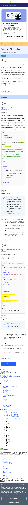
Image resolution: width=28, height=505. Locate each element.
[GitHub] (6, 429)
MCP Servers (3, 376)
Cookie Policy (4, 492)
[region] (14, 494)
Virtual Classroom (8, 398)
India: (12, 415)
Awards (5, 461)
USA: (12, 413)
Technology (6, 459)
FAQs (4, 400)
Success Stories (7, 405)
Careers (5, 465)
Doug (5, 59)
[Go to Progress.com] (4, 449)
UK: (12, 414)
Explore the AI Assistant (14, 37)
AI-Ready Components (13, 376)
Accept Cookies (14, 498)
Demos (5, 387)
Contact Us (6, 411)
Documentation (7, 389)
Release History (7, 390)
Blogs (4, 392)
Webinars (5, 394)
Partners (5, 396)
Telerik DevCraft (4, 371)
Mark (5, 219)
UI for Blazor (13, 5)
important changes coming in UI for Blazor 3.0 (13, 324)
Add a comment (6, 91)
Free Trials (5, 380)
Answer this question (9, 364)
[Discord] (6, 431)
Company (5, 458)
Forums (5, 391)
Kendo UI (2, 373)
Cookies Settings (14, 502)
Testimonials (6, 406)
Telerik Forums (5, 5)
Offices (5, 466)
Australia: (13, 418)
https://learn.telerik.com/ (14, 213)
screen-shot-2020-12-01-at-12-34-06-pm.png (13, 64)
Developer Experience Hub (10, 386)
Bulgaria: (13, 416)
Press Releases (7, 462)
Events (5, 399)
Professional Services (9, 395)
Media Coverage (7, 463)
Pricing (5, 381)
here (8, 125)
